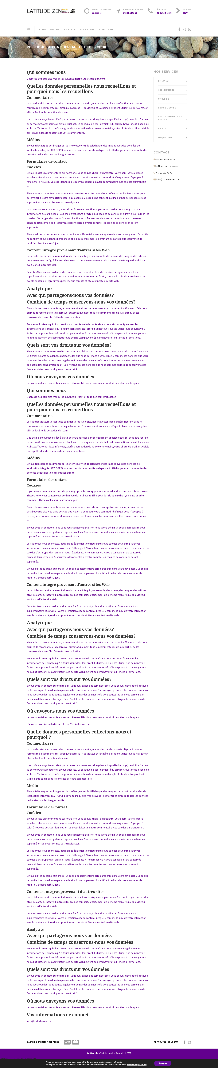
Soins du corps (167, 108)
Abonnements (166, 90)
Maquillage (165, 137)
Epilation (164, 81)
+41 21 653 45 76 (164, 172)
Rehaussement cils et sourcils (170, 118)
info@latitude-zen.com (168, 179)
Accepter (163, 1063)
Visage (162, 128)
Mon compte (106, 29)
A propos (69, 29)
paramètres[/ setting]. (137, 1064)
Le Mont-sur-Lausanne (166, 166)
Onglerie (163, 99)
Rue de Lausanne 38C (165, 159)
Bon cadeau (87, 29)
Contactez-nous (49, 29)
